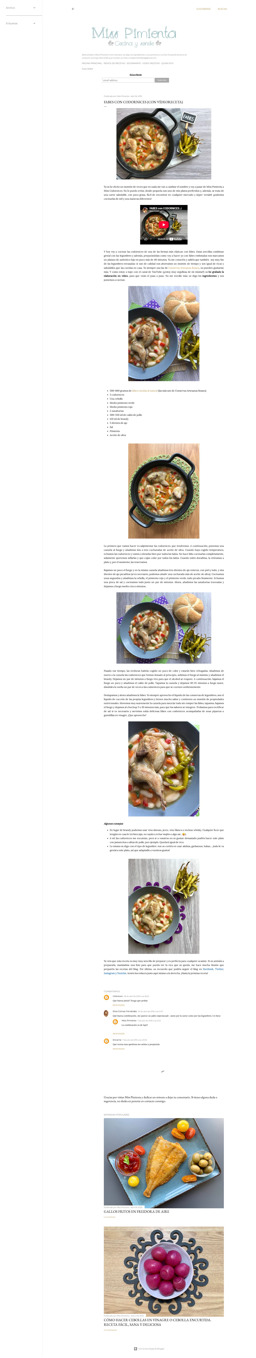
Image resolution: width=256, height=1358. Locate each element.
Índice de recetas (114, 63)
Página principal (92, 63)
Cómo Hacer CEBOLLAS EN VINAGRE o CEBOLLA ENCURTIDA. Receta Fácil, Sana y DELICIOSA (157, 1322)
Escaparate (134, 63)
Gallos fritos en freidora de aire (136, 1211)
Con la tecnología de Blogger (151, 1349)
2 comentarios (110, 1330)
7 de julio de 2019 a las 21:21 (149, 1021)
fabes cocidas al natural (145, 390)
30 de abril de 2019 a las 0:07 (150, 1011)
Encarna (117, 1040)
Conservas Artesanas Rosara (183, 267)
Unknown (118, 996)
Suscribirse (203, 9)
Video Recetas (151, 63)
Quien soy (167, 63)
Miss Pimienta (129, 1020)
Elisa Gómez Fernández (125, 1011)
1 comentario (109, 1217)
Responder (119, 1005)
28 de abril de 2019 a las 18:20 (136, 996)
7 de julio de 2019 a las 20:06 (134, 1040)
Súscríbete (136, 75)
